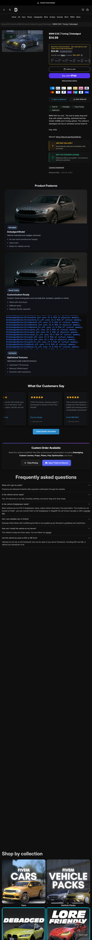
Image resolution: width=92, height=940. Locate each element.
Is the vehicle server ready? (13, 495)
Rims (46, 17)
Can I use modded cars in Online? (15, 519)
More (78, 17)
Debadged (47, 24)
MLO (66, 17)
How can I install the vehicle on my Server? (19, 528)
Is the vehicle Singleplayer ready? (15, 504)
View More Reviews (46, 432)
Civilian (32, 24)
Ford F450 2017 (50, 417)
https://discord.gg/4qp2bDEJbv (68, 137)
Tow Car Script (14, 417)
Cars (23, 17)
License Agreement (56, 167)
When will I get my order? (12, 485)
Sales (47, 3)
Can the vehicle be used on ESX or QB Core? (19, 538)
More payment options (69, 81)
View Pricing (32, 463)
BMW (20, 24)
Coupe (39, 24)
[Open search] (10, 9)
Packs (29, 17)
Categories (38, 17)
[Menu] (4, 10)
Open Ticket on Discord (58, 463)
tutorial (48, 532)
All (19, 17)
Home (14, 17)
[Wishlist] (82, 9)
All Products (12, 24)
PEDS (72, 17)
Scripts (52, 17)
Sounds (60, 17)
